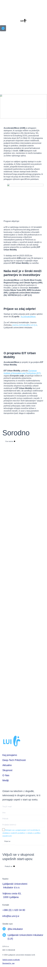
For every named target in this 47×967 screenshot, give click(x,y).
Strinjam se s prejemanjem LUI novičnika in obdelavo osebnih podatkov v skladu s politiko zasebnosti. (21, 833)
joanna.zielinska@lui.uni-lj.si (24, 325)
